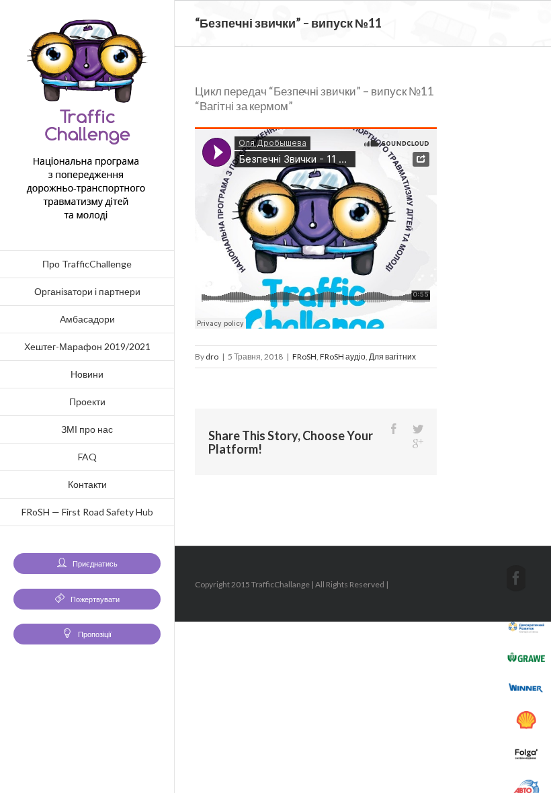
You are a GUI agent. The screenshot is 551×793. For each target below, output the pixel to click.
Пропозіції (94, 634)
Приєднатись (94, 563)
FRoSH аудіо (343, 356)
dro (212, 356)
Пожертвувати (94, 599)
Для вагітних (392, 356)
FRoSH (304, 356)
